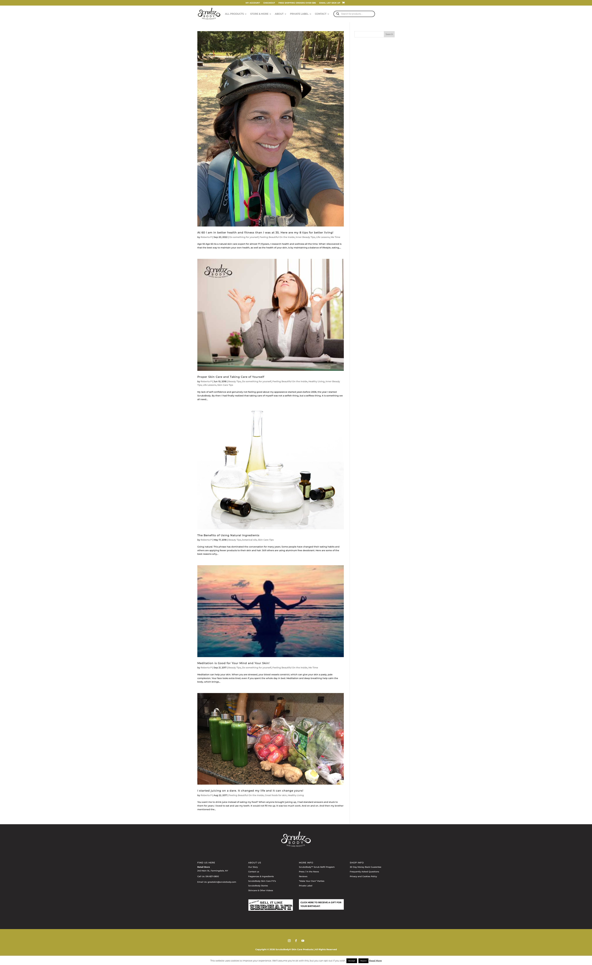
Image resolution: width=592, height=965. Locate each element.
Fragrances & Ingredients (261, 876)
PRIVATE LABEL (299, 13)
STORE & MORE (259, 13)
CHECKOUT (269, 3)
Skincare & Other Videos (260, 890)
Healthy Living (316, 381)
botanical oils (249, 539)
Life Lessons (323, 237)
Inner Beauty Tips (305, 237)
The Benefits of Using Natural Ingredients (228, 535)
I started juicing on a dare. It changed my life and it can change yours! (250, 790)
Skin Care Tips (225, 385)
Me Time (335, 237)
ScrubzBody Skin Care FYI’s (262, 881)
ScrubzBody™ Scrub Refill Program (317, 867)
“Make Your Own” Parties (311, 881)
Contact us (253, 871)
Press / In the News (309, 871)
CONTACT (320, 13)
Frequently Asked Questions (364, 871)
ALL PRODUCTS (234, 13)
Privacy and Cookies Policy (363, 876)
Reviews (303, 876)
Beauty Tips (234, 381)
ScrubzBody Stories (258, 885)
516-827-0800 (212, 876)
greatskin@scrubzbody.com (222, 882)
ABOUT (279, 13)
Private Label (305, 885)
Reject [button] (363, 960)
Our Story (253, 867)
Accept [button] (351, 960)
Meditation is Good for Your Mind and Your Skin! (233, 663)
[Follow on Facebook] (296, 940)
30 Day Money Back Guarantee (365, 867)
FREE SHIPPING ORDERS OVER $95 (297, 3)
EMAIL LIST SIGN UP (329, 3)
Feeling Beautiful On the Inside (277, 237)
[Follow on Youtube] (303, 940)
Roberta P (206, 237)
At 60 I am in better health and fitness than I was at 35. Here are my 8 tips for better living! (265, 232)
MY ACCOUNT (253, 3)
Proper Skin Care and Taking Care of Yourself (230, 376)
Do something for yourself (244, 237)
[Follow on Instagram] (289, 940)
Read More (375, 960)
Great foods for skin (276, 795)
